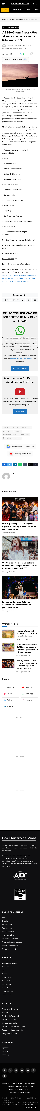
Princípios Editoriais (9, 949)
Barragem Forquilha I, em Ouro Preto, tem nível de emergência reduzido (26, 633)
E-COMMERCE (26, 428)
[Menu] (3, 3)
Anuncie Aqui (7, 925)
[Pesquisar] (33, 3)
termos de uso (16, 359)
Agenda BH (6, 1048)
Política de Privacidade (18, 1089)
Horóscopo (6, 1055)
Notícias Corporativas (11, 27)
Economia (6, 431)
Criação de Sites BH (9, 1034)
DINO (11, 45)
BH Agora (17, 10)
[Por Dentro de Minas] (20, 3)
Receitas (5, 1051)
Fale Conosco (7, 928)
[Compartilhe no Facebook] (17, 54)
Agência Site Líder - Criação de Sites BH (19, 1104)
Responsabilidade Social (20, 1092)
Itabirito (28, 10)
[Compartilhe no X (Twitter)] (20, 54)
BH (3, 970)
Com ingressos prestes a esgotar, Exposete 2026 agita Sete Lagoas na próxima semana (19, 526)
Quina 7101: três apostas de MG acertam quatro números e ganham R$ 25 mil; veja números (27, 648)
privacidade (28, 359)
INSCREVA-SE (20, 411)
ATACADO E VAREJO (10, 428)
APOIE (5, 10)
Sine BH (5, 1012)
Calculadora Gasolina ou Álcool (13, 1026)
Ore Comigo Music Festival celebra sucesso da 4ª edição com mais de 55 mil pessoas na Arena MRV (19, 566)
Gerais (4, 974)
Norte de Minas (7, 981)
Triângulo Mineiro (8, 991)
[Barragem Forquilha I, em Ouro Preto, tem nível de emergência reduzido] (8, 634)
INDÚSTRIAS (24, 435)
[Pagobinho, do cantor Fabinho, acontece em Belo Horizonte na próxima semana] (20, 587)
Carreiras (5, 967)
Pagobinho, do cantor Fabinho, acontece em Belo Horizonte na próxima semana (16, 605)
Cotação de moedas (9, 1023)
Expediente (6, 921)
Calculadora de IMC (9, 1019)
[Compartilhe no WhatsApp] (24, 54)
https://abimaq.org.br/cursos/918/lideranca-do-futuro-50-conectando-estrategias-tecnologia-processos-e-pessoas (19, 278)
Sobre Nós (6, 1083)
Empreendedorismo (10, 435)
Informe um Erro (8, 935)
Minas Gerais (7, 977)
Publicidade (9, 1086)
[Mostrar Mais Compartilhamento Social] (32, 54)
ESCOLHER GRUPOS (20, 368)
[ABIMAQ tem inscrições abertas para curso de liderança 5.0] (20, 75)
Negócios (17, 438)
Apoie (4, 918)
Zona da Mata (7, 995)
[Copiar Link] (27, 54)
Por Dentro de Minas (22, 1102)
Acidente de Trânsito (9, 963)
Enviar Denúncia (8, 932)
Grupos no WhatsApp (10, 939)
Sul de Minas (6, 984)
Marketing (7, 438)
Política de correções (10, 946)
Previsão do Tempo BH (10, 1016)
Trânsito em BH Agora (10, 1009)
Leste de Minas (7, 988)
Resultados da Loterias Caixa (12, 1030)
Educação (16, 431)
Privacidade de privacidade (12, 942)
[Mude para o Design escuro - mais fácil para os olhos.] (36, 4)
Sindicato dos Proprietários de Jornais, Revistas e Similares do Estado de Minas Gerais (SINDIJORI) (19, 863)
